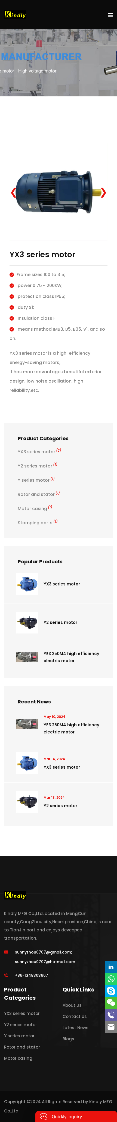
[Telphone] (111, 1015)
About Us (72, 1005)
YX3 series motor (39, 452)
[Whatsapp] (111, 979)
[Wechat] (111, 1003)
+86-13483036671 (32, 975)
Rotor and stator (39, 494)
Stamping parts (38, 523)
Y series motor (36, 480)
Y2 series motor (37, 466)
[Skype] (111, 991)
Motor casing (35, 508)
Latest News (75, 1028)
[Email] (111, 1027)
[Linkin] (111, 967)
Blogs (68, 1039)
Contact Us (75, 1016)
